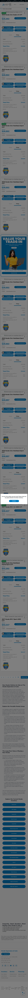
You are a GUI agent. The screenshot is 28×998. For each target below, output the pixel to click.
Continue (14, 501)
